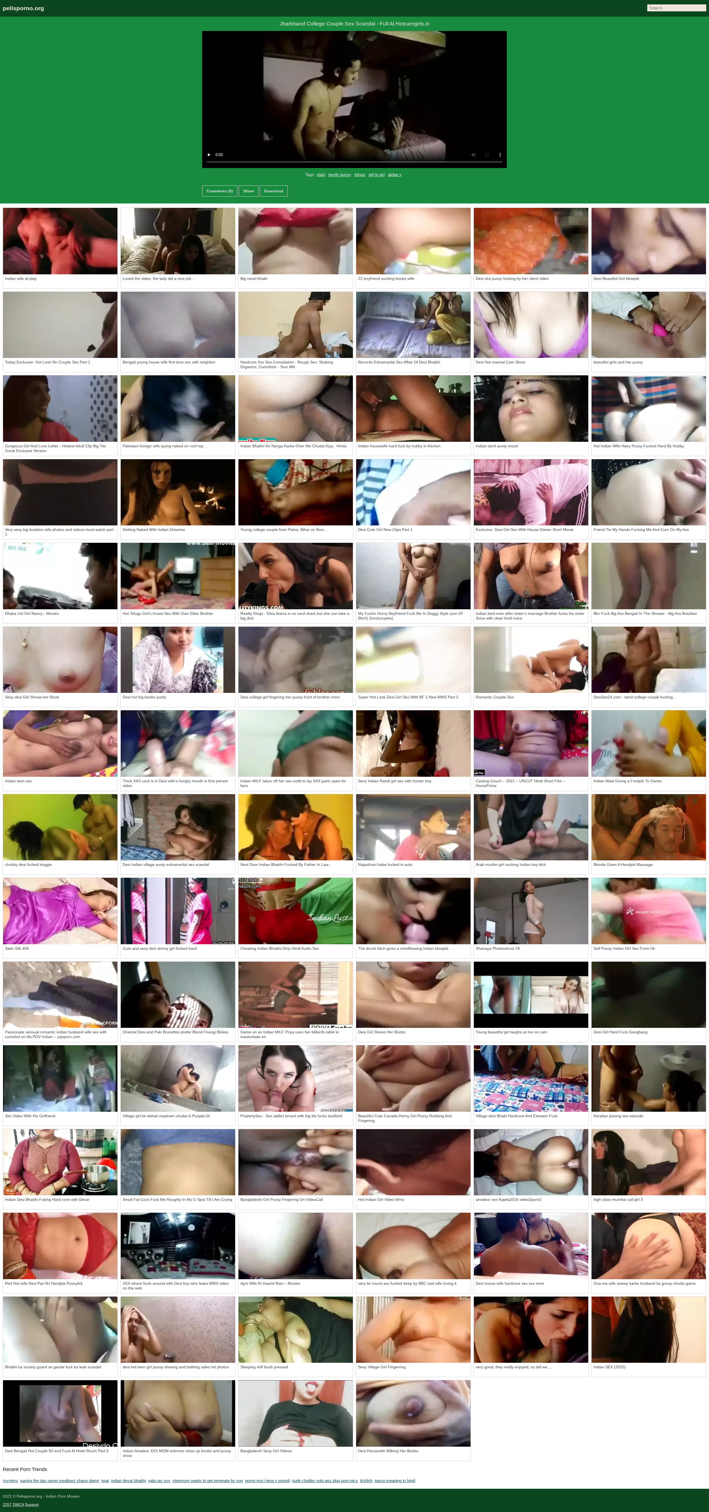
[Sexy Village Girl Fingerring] (413, 1330)
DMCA (18, 1504)
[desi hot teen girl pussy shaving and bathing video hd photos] (178, 1330)
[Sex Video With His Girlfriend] (60, 1078)
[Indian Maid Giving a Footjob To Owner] (649, 743)
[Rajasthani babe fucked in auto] (413, 827)
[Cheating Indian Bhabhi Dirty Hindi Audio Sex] (295, 911)
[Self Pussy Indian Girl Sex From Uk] (649, 911)
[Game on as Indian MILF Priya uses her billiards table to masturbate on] (295, 995)
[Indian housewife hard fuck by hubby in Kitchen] (413, 408)
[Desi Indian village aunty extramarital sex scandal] (178, 827)
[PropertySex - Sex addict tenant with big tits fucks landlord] (295, 1078)
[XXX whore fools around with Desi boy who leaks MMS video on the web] (178, 1246)
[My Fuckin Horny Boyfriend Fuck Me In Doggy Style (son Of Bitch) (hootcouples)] (413, 576)
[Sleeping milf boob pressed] (295, 1330)
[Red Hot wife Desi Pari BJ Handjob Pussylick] (60, 1246)
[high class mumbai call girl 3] (649, 1162)
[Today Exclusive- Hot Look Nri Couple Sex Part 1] (60, 325)
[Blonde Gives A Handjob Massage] (649, 827)
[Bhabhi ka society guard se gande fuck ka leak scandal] (60, 1330)
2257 (7, 1504)
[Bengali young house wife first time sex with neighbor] (178, 325)
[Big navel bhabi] (295, 241)
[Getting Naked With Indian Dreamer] (178, 492)
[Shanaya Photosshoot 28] (531, 911)
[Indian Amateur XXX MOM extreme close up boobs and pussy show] (178, 1413)
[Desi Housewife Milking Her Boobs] (413, 1413)
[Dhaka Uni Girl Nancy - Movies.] (60, 576)
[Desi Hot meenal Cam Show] (531, 325)
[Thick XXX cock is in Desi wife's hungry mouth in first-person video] (178, 743)
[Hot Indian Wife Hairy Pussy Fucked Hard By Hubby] (649, 408)
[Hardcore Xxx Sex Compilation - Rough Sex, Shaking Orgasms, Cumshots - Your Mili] (295, 325)
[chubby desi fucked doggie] (60, 827)
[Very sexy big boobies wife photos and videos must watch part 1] (60, 492)
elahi (321, 174)
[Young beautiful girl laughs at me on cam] (531, 995)
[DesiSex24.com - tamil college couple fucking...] (649, 660)
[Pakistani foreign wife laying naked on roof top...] (178, 408)
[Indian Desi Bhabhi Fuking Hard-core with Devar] (60, 1162)
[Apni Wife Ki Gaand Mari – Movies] (295, 1246)
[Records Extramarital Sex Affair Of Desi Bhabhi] (413, 325)
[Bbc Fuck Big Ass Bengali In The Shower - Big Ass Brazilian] (649, 576)
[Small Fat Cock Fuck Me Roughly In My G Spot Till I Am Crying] (178, 1162)
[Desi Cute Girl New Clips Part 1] (413, 492)
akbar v (395, 174)
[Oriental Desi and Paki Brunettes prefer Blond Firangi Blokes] (178, 995)
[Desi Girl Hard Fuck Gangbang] (649, 995)
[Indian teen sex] (60, 743)
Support (32, 1504)
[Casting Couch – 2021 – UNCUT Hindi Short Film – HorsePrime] (531, 743)
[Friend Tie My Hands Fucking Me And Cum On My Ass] (649, 492)
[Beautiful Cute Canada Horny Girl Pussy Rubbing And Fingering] (413, 1078)
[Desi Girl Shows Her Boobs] (413, 995)
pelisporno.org (23, 8)
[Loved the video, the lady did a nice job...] (178, 241)
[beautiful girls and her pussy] (649, 325)
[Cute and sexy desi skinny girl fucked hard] (178, 911)
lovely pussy (339, 174)
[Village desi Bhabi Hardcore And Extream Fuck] (531, 1078)
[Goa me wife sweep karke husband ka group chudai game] (649, 1246)
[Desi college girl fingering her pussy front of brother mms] (295, 660)
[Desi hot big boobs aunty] (178, 660)
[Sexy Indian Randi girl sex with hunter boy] (413, 743)
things (359, 174)
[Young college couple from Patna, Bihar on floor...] (295, 492)
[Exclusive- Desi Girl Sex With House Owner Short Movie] (531, 492)
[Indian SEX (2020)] (649, 1330)
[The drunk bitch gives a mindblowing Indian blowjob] (413, 911)
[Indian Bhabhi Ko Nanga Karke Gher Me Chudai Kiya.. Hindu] (295, 408)
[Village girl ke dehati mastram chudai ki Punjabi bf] (178, 1078)
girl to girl (377, 174)
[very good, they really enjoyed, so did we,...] (531, 1330)
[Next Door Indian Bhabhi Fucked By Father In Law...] (295, 827)
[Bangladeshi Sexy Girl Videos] (295, 1413)
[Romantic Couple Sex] (531, 660)
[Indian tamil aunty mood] (531, 408)
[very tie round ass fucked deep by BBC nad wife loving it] (413, 1246)
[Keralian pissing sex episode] (649, 1078)
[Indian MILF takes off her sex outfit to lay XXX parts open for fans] (295, 743)
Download (273, 191)
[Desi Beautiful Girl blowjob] (649, 241)
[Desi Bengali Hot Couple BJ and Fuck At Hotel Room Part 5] (60, 1413)
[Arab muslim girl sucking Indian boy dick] (531, 827)
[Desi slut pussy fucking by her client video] (531, 241)
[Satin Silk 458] (60, 911)
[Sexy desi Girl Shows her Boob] (60, 660)
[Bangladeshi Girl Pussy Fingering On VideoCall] (295, 1162)
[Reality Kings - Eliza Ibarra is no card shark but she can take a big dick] (295, 576)
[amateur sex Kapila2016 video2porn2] (531, 1162)
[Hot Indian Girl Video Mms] (413, 1162)
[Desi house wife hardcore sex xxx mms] (531, 1246)
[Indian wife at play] (60, 241)
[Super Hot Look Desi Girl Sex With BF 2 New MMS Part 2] (413, 660)
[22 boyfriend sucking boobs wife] (413, 241)
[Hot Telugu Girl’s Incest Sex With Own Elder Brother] (178, 576)
